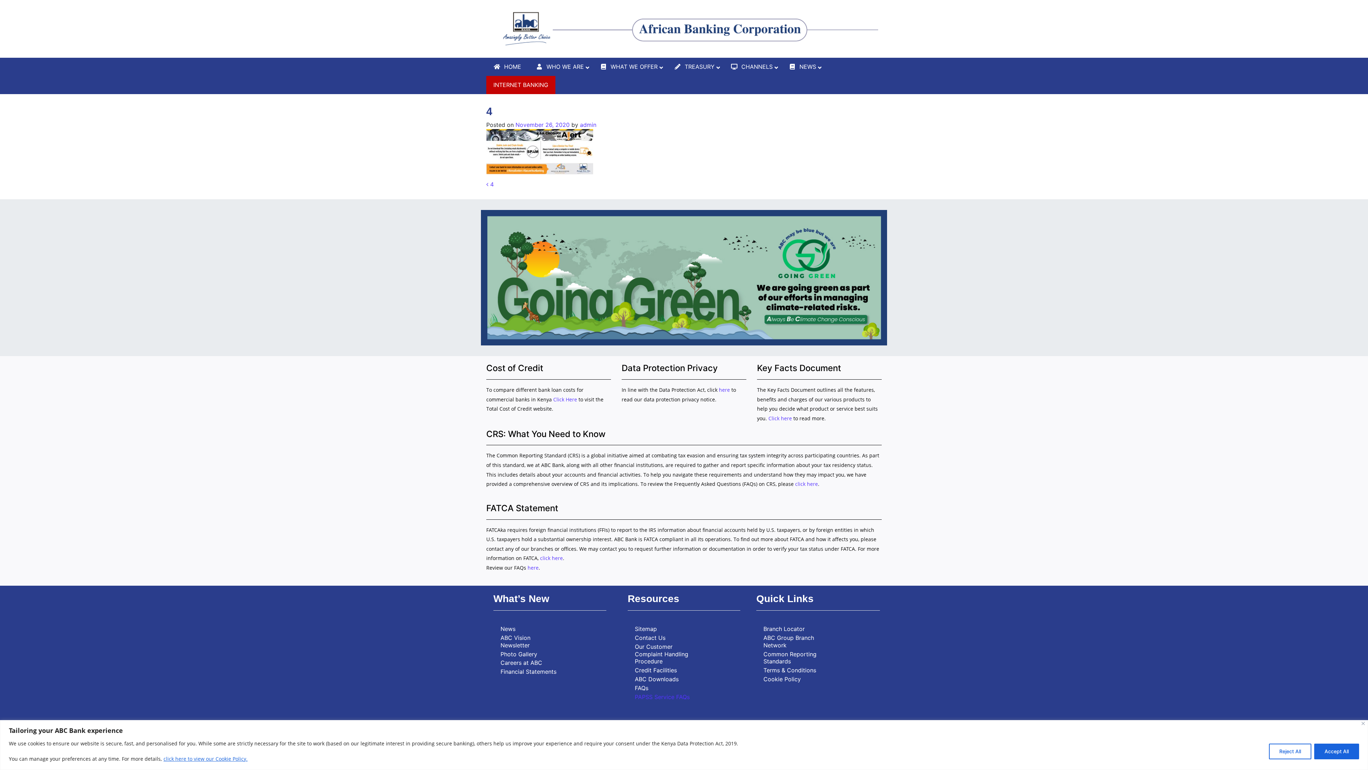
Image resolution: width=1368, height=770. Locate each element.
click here (806, 484)
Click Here (566, 399)
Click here (780, 418)
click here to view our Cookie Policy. (206, 758)
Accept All (1337, 751)
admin (588, 124)
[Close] (1363, 723)
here (724, 389)
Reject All (1290, 751)
